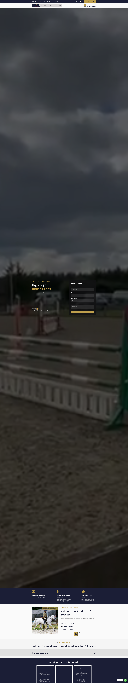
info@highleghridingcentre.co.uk (58, 1)
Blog (55, 5)
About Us (46, 5)
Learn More (65, 634)
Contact (59, 5)
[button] (64, 652)
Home (41, 5)
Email (72, 292)
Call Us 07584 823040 (91, 6)
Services (51, 5)
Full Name (73, 287)
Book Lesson (89, 1)
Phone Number (74, 298)
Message (73, 304)
